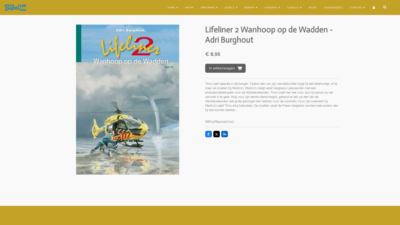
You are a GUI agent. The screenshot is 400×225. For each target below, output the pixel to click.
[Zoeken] (385, 7)
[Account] (374, 7)
